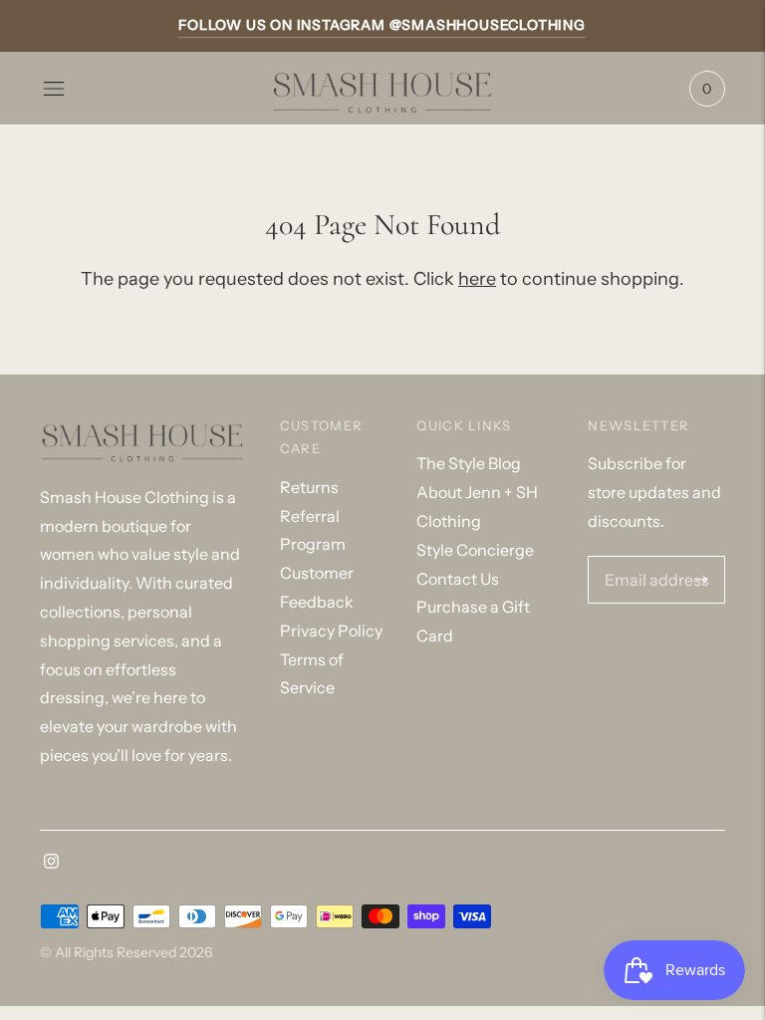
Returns (309, 487)
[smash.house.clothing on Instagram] (51, 863)
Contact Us (457, 579)
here (477, 279)
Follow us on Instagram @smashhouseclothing (382, 25)
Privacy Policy (331, 630)
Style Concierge (475, 550)
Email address (651, 558)
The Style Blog (468, 463)
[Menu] (54, 89)
